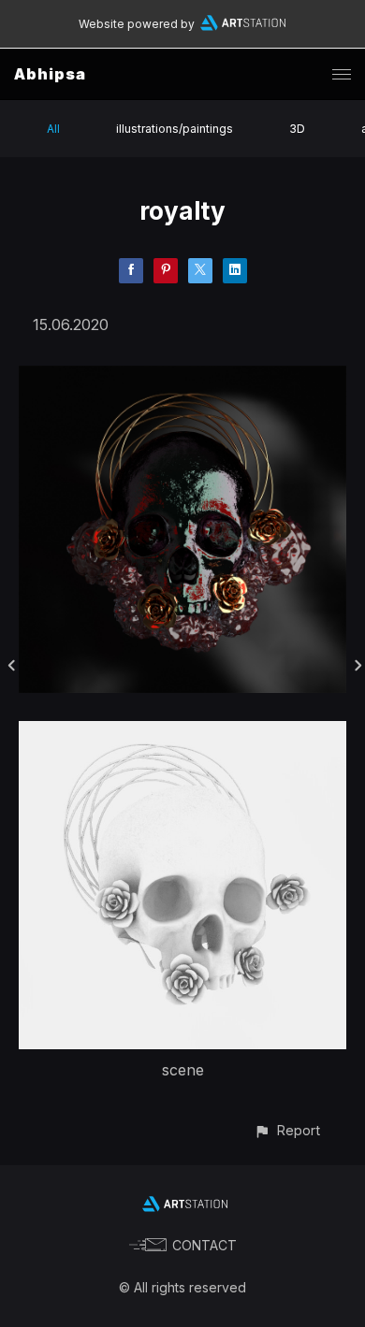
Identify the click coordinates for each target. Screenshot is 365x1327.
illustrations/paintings (174, 129)
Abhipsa (50, 74)
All (53, 129)
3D (297, 129)
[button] (287, 1130)
